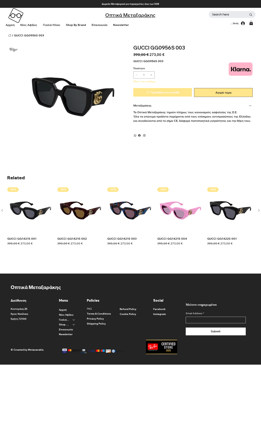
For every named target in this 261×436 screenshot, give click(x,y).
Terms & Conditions (99, 313)
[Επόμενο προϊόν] (259, 210)
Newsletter (66, 334)
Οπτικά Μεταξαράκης (130, 15)
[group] (130, 216)
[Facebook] (139, 135)
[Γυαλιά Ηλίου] (73, 319)
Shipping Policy (96, 323)
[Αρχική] (9, 35)
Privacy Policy (95, 318)
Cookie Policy (128, 314)
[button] (76, 25)
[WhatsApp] (135, 135)
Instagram (159, 314)
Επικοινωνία (66, 329)
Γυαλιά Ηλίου (64, 319)
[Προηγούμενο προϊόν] (2, 210)
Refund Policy (128, 309)
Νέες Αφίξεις (66, 314)
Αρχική (63, 309)
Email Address (195, 313)
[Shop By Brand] (73, 324)
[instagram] (144, 135)
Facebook (159, 309)
